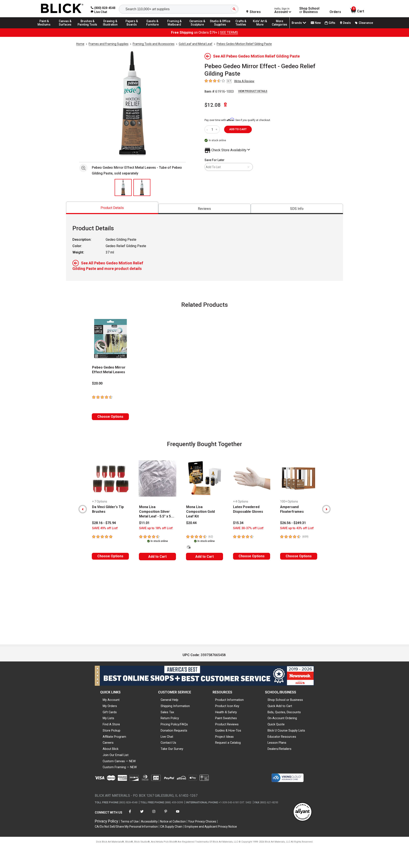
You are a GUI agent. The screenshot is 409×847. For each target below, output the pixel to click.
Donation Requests (174, 730)
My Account (111, 700)
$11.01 (144, 523)
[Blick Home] (62, 8)
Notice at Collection (173, 821)
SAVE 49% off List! (105, 528)
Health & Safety (226, 712)
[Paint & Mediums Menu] (45, 28)
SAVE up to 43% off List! (297, 528)
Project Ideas (224, 737)
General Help (169, 700)
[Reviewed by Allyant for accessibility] (302, 812)
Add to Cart (157, 557)
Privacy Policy (106, 821)
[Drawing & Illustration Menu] (110, 28)
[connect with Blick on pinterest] (165, 814)
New (318, 22)
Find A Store (111, 724)
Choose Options (110, 417)
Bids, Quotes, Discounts (284, 712)
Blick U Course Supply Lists (286, 730)
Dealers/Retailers (279, 749)
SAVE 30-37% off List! (248, 528)
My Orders (110, 706)
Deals (347, 22)
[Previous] (82, 509)
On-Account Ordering (282, 718)
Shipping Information (175, 706)
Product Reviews (227, 724)
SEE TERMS (229, 32)
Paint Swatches (226, 718)
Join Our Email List (115, 755)
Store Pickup (111, 730)
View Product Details (252, 91)
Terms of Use (130, 821)
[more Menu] (279, 28)
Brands (297, 22)
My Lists (108, 718)
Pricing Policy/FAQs (174, 724)
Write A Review (244, 81)
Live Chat (167, 737)
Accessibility (149, 821)
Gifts (332, 22)
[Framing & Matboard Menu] (174, 28)
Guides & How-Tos (228, 730)
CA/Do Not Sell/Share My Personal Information (126, 826)
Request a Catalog (228, 743)
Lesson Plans (277, 743)
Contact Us (168, 743)
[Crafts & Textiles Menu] (243, 28)
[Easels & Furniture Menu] (153, 28)
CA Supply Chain (171, 826)
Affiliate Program (114, 737)
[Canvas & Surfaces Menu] (65, 28)
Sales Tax (167, 712)
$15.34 (238, 523)
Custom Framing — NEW (120, 767)
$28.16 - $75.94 (104, 523)
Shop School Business (309, 10)
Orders (335, 12)
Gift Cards (110, 712)
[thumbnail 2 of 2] (141, 187)
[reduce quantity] (208, 129)
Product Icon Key (227, 706)
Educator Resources (282, 737)
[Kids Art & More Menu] (262, 28)
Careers (108, 743)
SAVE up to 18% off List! (156, 528)
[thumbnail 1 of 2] (123, 187)
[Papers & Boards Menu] (133, 28)
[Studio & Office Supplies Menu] (220, 28)
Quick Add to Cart (280, 706)
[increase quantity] (217, 129)
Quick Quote (276, 724)
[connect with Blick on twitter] (142, 814)
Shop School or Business (285, 700)
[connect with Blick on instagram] (154, 814)
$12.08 (212, 105)
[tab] (112, 208)
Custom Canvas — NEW (119, 761)
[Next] (326, 509)
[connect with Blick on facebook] (130, 814)
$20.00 (97, 383)
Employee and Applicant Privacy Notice (211, 826)
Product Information (229, 700)
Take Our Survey (172, 749)
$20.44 (191, 523)
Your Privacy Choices (202, 821)
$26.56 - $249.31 (293, 523)
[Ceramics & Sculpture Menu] (197, 28)
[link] (99, 12)
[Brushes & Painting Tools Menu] (87, 28)
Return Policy (170, 718)
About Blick (110, 749)
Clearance (366, 22)
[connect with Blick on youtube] (177, 814)
